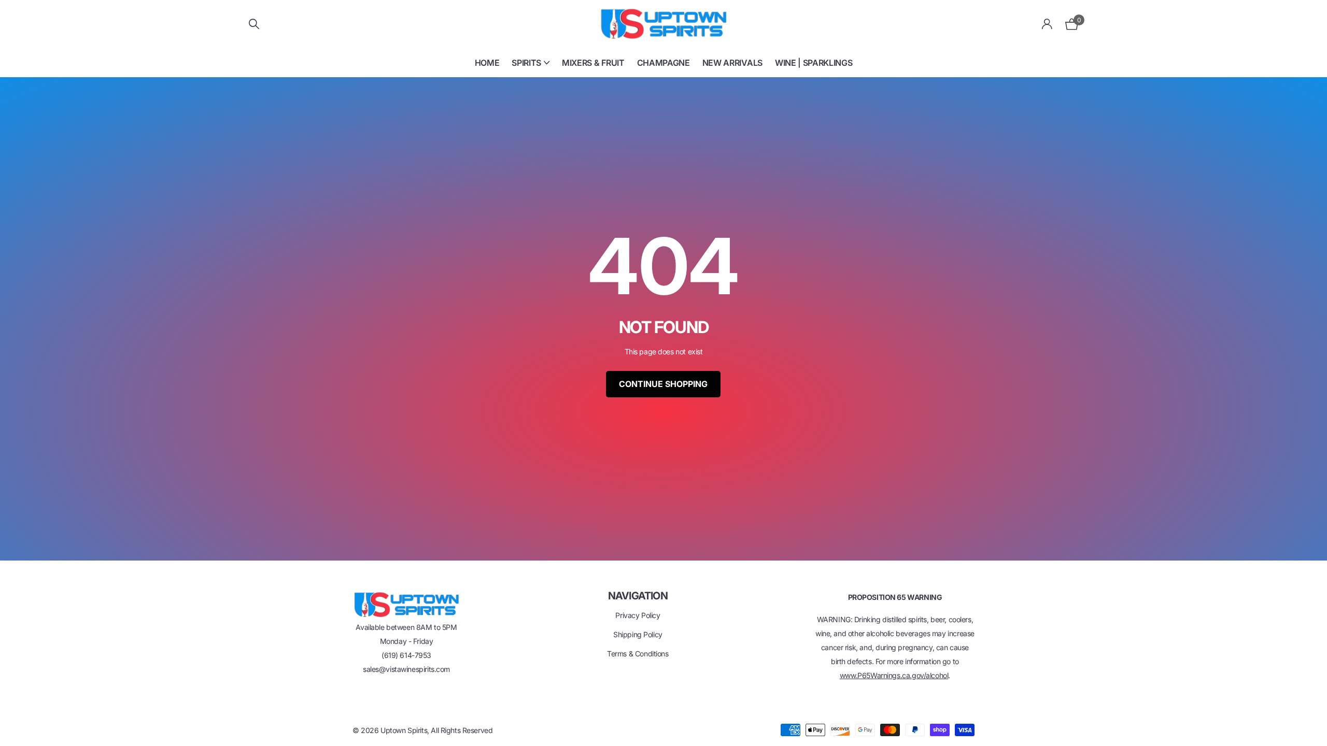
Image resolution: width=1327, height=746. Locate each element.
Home (487, 63)
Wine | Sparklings (814, 63)
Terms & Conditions (637, 653)
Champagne (663, 63)
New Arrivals (732, 63)
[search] (254, 24)
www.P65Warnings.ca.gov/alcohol (894, 675)
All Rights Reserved (461, 730)
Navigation (638, 596)
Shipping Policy (637, 634)
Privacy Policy (637, 615)
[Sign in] (1047, 24)
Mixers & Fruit (593, 63)
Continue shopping (663, 384)
